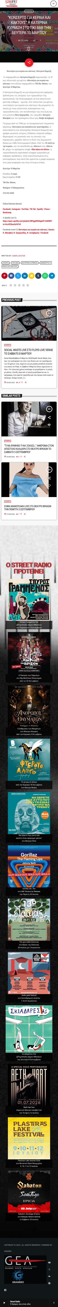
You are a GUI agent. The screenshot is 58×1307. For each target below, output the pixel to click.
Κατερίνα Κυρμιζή (29, 263)
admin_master (18, 256)
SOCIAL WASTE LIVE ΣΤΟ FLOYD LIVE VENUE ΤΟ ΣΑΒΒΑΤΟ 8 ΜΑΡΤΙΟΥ (28, 351)
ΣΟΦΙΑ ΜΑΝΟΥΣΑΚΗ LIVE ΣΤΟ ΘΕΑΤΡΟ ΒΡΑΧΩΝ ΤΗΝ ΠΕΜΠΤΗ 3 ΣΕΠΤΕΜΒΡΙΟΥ (27, 508)
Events (28, 11)
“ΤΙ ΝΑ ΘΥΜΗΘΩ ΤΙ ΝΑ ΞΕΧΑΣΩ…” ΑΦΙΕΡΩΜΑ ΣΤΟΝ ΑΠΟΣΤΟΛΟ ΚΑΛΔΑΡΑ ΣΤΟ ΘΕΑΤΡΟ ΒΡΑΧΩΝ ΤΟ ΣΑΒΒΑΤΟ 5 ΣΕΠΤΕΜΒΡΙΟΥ (29, 449)
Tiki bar (15, 263)
